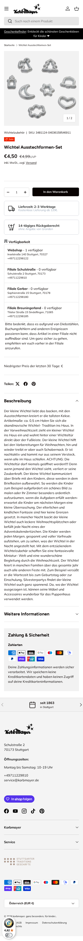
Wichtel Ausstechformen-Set (35, 45)
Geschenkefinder (15, 31)
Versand (31, 162)
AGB (19, 922)
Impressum (32, 922)
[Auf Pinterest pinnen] (34, 384)
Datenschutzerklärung (54, 922)
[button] (76, 8)
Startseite (9, 45)
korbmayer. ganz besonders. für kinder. (34, 916)
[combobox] (41, 21)
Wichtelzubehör (14, 132)
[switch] (8, 935)
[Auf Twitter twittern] (17, 384)
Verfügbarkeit (19, 242)
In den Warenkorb (55, 192)
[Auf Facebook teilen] (26, 384)
